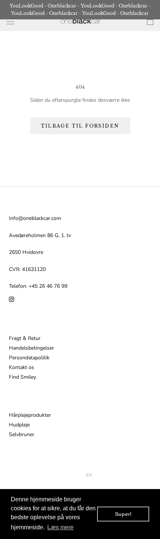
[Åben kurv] (150, 21)
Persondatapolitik (29, 357)
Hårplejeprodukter (30, 415)
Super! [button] (123, 514)
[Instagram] (11, 298)
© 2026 (76, 475)
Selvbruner (21, 434)
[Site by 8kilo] (89, 475)
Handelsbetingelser (31, 348)
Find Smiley (22, 377)
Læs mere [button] (60, 527)
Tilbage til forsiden (80, 126)
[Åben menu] (10, 22)
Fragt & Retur (25, 338)
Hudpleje (19, 425)
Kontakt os (21, 367)
